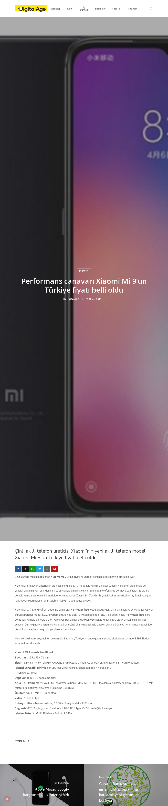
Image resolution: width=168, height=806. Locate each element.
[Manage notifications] (7, 798)
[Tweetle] (25, 569)
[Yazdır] (47, 569)
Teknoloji (84, 270)
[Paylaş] (18, 569)
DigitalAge (73, 299)
